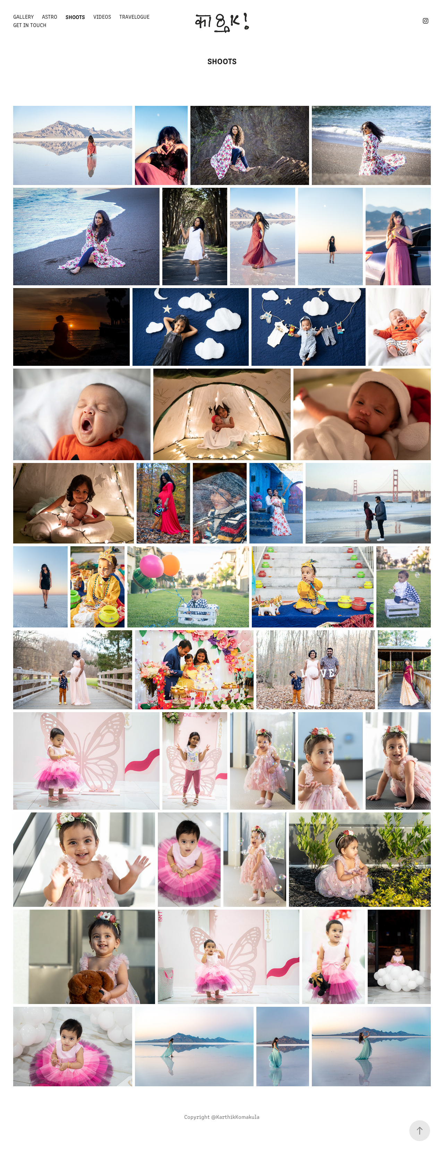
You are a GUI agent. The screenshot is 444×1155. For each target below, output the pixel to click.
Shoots (75, 16)
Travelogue (134, 16)
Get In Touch (29, 24)
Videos (102, 16)
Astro (49, 16)
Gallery (23, 16)
